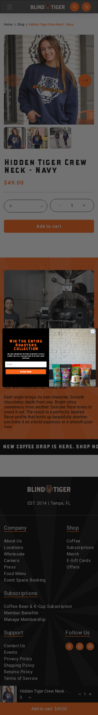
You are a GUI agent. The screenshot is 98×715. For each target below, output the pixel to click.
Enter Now (25, 371)
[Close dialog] (92, 331)
